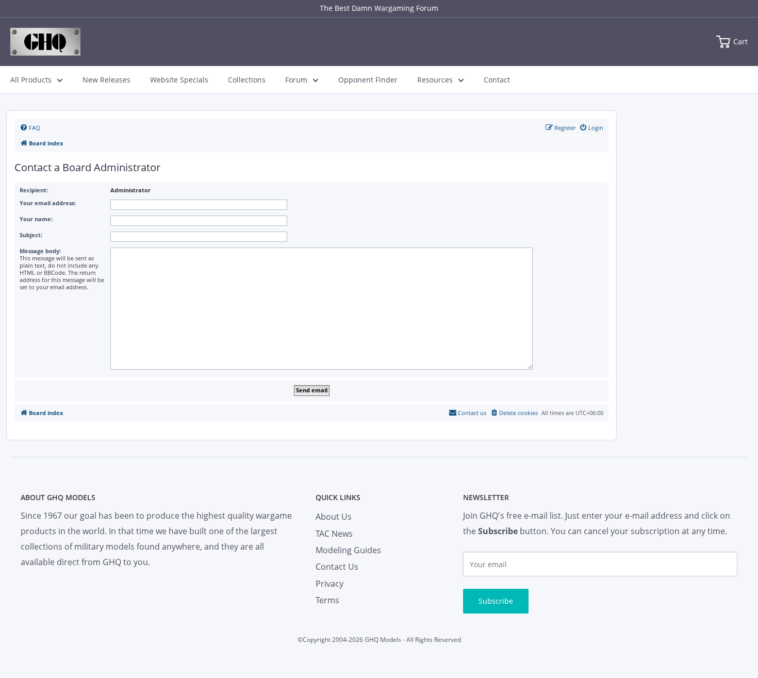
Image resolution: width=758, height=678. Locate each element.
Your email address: (48, 203)
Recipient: (34, 190)
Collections (247, 80)
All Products (31, 80)
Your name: (36, 219)
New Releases (106, 80)
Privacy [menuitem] (329, 583)
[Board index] (45, 42)
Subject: (31, 235)
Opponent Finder (368, 80)
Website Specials (179, 80)
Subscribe (496, 601)
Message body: (40, 251)
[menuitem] (30, 128)
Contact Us (337, 566)
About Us (334, 516)
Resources (435, 80)
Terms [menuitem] (327, 600)
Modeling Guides (348, 550)
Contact (497, 80)
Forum (296, 80)
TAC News (334, 533)
